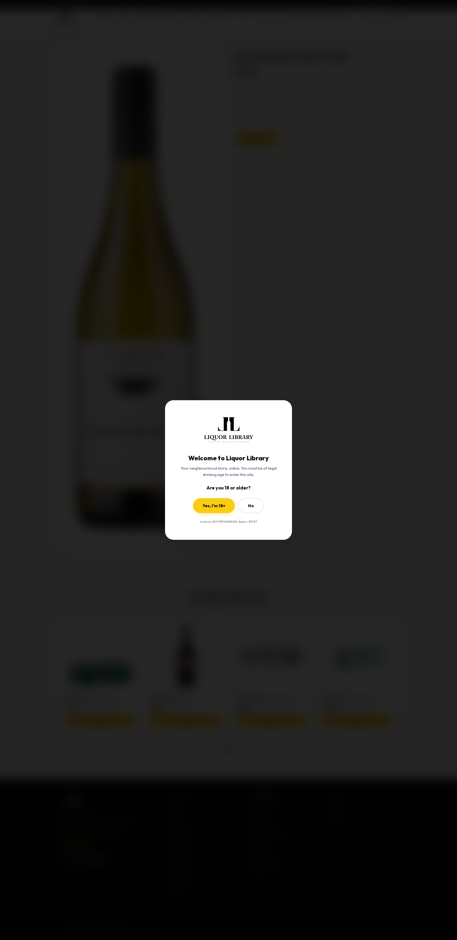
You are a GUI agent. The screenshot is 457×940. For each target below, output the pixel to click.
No (251, 505)
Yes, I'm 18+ (214, 505)
